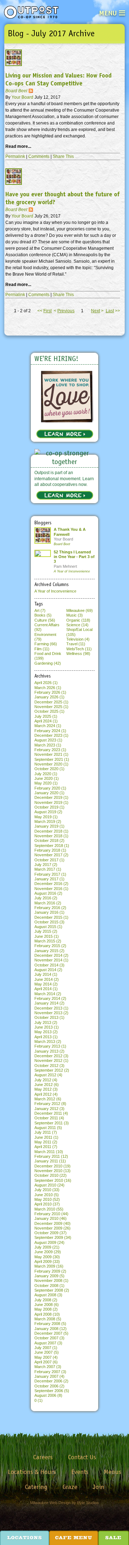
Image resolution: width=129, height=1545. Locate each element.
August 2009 (45, 1242)
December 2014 (48, 955)
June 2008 (43, 1304)
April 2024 (43, 721)
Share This (63, 156)
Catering (36, 1487)
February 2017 (47, 874)
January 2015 (46, 951)
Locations (24, 1538)
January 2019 (46, 826)
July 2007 (42, 1347)
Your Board (22, 97)
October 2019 (46, 807)
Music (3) (74, 615)
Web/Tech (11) (79, 649)
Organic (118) (78, 620)
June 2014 (43, 979)
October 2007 (46, 1338)
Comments (38, 156)
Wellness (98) (78, 653)
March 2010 (44, 1209)
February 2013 (47, 1046)
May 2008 (43, 1309)
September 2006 (48, 1391)
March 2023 (44, 745)
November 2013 (48, 1013)
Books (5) (43, 615)
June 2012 (43, 1084)
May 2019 (43, 817)
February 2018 (47, 850)
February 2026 (47, 692)
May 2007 (43, 1357)
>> (113, 310)
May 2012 (43, 1089)
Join (98, 1487)
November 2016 (48, 888)
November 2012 (48, 1060)
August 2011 (45, 1127)
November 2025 (48, 706)
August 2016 (45, 893)
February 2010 (47, 1214)
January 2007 (46, 1376)
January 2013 (46, 1051)
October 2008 (46, 1285)
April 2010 (43, 1204)
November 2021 (48, 754)
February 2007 (47, 1372)
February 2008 (47, 1323)
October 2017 (46, 860)
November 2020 (48, 764)
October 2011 (46, 1118)
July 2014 (42, 974)
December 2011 (48, 1113)
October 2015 (46, 922)
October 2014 (46, 965)
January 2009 (46, 1276)
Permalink (15, 156)
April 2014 (43, 989)
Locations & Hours (32, 1472)
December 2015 (48, 917)
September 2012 (48, 1070)
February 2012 (47, 1103)
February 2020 (47, 788)
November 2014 (48, 960)
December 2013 (48, 1008)
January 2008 (46, 1328)
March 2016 (44, 903)
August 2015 (45, 926)
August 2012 (45, 1075)
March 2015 (44, 941)
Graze (70, 1487)
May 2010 (43, 1199)
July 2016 (42, 898)
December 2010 (48, 1166)
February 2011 (47, 1156)
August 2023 (45, 740)
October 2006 (46, 1386)
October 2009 (46, 1233)
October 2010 (46, 1175)
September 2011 (48, 1123)
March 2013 (44, 1041)
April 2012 (43, 1094)
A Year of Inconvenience (72, 571)
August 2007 (45, 1343)
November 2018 (48, 836)
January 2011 (46, 1161)
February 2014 (47, 998)
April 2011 (42, 1146)
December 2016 (48, 883)
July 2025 (42, 716)
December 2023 (48, 735)
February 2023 (47, 750)
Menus (112, 1472)
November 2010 (48, 1171)
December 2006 (48, 1381)
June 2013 (43, 1027)
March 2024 (44, 726)
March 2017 (44, 869)
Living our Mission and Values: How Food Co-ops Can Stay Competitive (58, 79)
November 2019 (48, 802)
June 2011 (43, 1137)
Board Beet (16, 90)
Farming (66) (45, 644)
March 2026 (44, 687)
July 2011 (42, 1132)
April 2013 (43, 1037)
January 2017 (46, 879)
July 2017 (42, 864)
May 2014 (43, 984)
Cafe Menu (73, 1538)
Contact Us (82, 1457)
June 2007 (43, 1352)
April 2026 (43, 682)
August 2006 (45, 1395)
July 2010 (42, 1190)
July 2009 (42, 1247)
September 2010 (48, 1180)
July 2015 (42, 931)
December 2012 (48, 1056)
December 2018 (48, 831)
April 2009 (43, 1261)
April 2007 (43, 1362)
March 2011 (44, 1152)
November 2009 (48, 1228)
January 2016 (46, 912)
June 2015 (43, 936)
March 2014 (44, 994)
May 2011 (42, 1142)
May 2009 (43, 1257)
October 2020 (46, 769)
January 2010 (46, 1218)
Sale (113, 1538)
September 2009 (48, 1237)
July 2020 (42, 774)
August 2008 (45, 1295)
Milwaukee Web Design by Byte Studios (64, 1502)
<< (44, 310)
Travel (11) (75, 644)
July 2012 (42, 1080)
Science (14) (77, 625)
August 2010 (45, 1185)
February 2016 (47, 907)
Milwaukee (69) (79, 610)
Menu (108, 13)
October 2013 (46, 1017)
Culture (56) (44, 620)
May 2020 (43, 783)
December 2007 (48, 1333)
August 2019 (45, 812)
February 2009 (47, 1271)
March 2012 (44, 1099)
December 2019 (48, 797)
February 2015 (47, 946)
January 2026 (46, 697)
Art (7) (40, 610)
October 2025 (46, 711)
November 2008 (48, 1280)
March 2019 (44, 821)
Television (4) (78, 639)
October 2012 (46, 1065)
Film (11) (41, 649)
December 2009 (48, 1223)
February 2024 (47, 731)
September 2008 (48, 1290)
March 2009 (44, 1266)
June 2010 (43, 1195)
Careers (43, 1457)
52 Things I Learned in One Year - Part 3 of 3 (74, 557)
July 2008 (42, 1300)
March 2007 (44, 1366)
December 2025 (48, 702)
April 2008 (43, 1314)
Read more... (18, 146)
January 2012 (46, 1108)
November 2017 (48, 855)
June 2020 (43, 778)
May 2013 (43, 1032)
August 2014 (45, 970)
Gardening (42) (47, 663)
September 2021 (48, 759)
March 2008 (44, 1319)
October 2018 (46, 840)
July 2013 (42, 1022)
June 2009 (43, 1252)
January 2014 (46, 1003)
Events (80, 1472)
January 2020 (46, 793)
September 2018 (48, 845)
